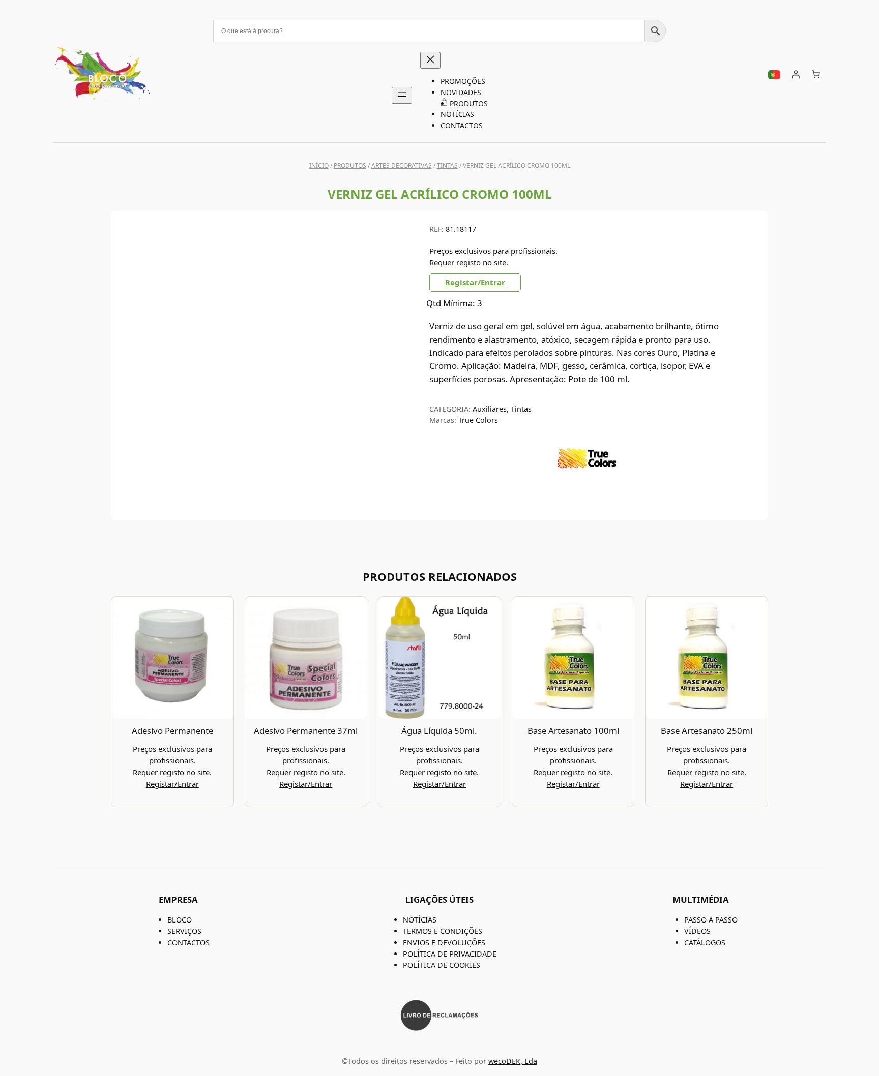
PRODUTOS (350, 165)
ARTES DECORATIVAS (401, 165)
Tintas (447, 165)
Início (319, 165)
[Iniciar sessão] (795, 74)
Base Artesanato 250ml (706, 730)
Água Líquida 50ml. (439, 730)
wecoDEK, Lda (512, 1061)
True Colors (478, 420)
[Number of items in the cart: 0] (816, 74)
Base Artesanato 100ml (573, 730)
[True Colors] (587, 487)
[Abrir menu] (402, 95)
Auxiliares (490, 409)
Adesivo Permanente (172, 730)
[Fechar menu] (430, 60)
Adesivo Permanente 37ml (306, 730)
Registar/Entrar (475, 282)
